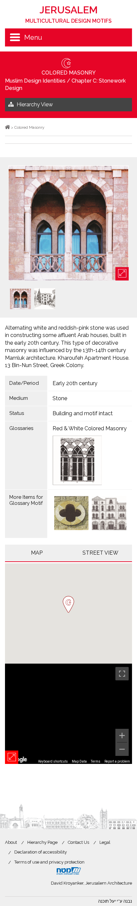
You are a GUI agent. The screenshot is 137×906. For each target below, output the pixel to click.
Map (37, 553)
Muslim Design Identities (35, 81)
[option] (68, 223)
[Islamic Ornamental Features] (71, 514)
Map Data (79, 761)
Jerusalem (68, 14)
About (11, 842)
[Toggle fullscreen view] (122, 673)
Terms (95, 761)
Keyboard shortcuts (53, 761)
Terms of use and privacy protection (49, 862)
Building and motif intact (83, 413)
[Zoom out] (122, 749)
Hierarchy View (35, 104)
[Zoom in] (122, 735)
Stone (60, 398)
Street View (100, 553)
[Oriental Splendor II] (109, 514)
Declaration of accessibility (40, 852)
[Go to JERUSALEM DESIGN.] (7, 127)
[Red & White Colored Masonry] (90, 460)
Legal (104, 842)
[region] (68, 714)
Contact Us (78, 842)
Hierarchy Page (42, 842)
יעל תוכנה (107, 901)
